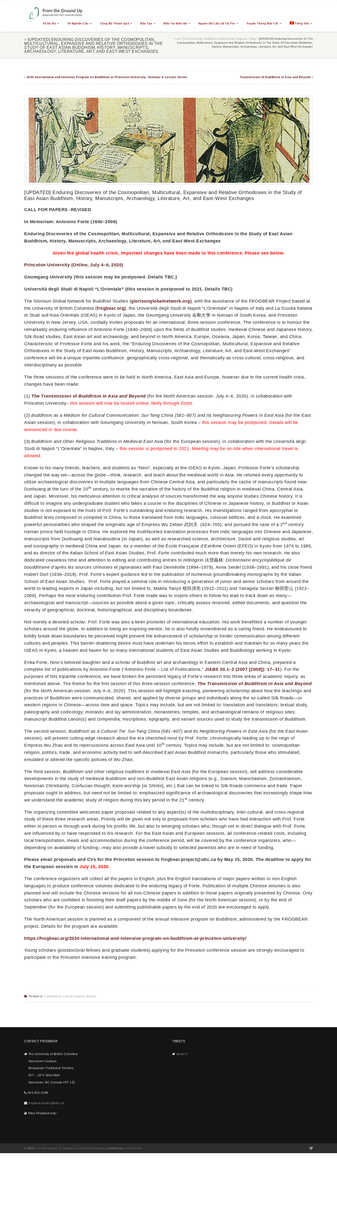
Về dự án (49, 23)
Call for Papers (74, 996)
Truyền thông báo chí (262, 23)
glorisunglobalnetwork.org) (161, 301)
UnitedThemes (133, 1148)
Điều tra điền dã (175, 23)
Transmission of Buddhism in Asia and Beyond (275, 77)
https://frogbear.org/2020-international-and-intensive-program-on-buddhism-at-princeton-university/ (135, 938)
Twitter (311, 1148)
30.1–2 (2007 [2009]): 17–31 (242, 669)
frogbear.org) (111, 308)
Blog (253, 38)
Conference (52, 996)
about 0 (181, 1054)
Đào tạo (146, 23)
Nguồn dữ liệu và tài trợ (216, 23)
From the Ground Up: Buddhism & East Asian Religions (210, 38)
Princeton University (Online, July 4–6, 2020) (73, 264)
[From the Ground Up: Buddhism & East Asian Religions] (56, 16)
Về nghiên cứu (78, 23)
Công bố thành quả (114, 23)
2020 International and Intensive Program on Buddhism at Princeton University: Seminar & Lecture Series (107, 77)
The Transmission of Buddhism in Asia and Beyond (88, 396)
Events (91, 996)
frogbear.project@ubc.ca (46, 1103)
